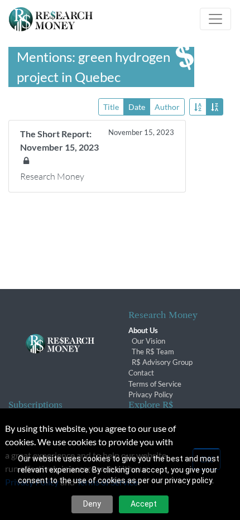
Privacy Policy (150, 394)
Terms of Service (154, 383)
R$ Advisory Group (162, 362)
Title (111, 107)
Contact (141, 372)
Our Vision (148, 340)
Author (167, 107)
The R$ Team (153, 351)
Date (136, 107)
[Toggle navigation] (215, 19)
